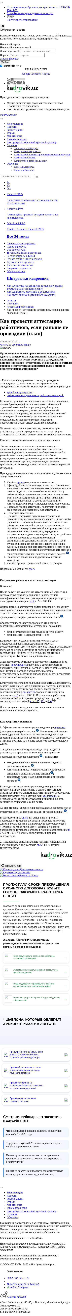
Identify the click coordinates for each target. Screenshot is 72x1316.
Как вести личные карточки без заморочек (31, 294)
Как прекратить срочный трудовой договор (31, 142)
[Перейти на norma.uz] (16, 83)
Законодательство (17, 139)
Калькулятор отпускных (27, 151)
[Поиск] (36, 176)
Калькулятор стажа (24, 157)
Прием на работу (16, 246)
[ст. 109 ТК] (32, 766)
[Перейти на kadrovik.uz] (22, 91)
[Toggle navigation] (1, 2)
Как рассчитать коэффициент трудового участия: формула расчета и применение (35, 287)
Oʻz (9, 188)
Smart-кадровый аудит (26, 148)
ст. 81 (25, 817)
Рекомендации (15, 129)
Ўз (8, 185)
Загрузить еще (12, 865)
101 (43, 701)
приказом (59, 727)
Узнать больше (8, 114)
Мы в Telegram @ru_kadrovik (23, 1284)
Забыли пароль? (9, 58)
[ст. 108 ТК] (41, 756)
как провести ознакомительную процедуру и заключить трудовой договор (34, 1172)
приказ (21, 482)
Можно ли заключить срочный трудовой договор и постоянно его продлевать (35, 104)
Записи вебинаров (24, 170)
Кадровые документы (19, 268)
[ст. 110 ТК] (19, 780)
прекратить (29, 692)
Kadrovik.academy (24, 166)
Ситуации (12, 303)
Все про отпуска (16, 249)
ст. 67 (40, 844)
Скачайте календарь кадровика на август (30, 13)
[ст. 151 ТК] (51, 773)
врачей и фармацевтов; (20, 392)
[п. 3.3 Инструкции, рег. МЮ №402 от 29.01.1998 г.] (65, 811)
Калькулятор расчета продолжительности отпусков (42, 154)
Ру (8, 182)
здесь (32, 568)
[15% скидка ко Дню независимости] (21, 869)
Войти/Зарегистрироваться (22, 19)
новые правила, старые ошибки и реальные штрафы (33, 1145)
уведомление (50, 795)
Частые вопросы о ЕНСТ (21, 255)
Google (26, 73)
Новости (12, 126)
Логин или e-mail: (10, 51)
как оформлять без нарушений (33, 1158)
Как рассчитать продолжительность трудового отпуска (38, 109)
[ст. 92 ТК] (61, 617)
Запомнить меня (12, 65)
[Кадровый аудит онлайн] (15, 872)
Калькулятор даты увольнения (30, 160)
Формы (11, 132)
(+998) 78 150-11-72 (18, 1278)
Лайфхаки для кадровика (21, 243)
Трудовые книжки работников (24, 252)
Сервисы (12, 145)
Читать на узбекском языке (15, 344)
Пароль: (4, 55)
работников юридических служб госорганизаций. (35, 395)
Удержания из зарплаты (20, 262)
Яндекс (46, 73)
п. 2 (32, 601)
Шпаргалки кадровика (28, 278)
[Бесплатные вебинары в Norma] (19, 875)
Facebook (36, 73)
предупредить (18, 664)
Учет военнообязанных (20, 265)
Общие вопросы (16, 271)
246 (50, 701)
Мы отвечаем (14, 135)
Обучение (12, 163)
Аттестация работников (20, 306)
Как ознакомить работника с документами (31, 291)
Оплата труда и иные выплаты (24, 258)
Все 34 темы (18, 236)
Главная (11, 300)
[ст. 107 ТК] (37, 731)
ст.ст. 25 (34, 701)
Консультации (15, 123)
